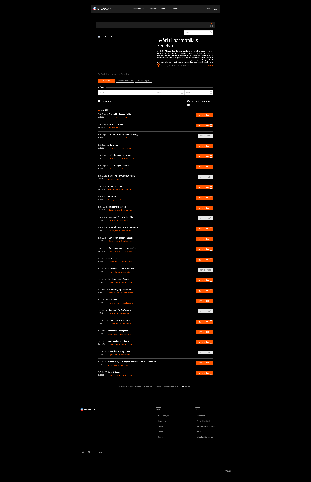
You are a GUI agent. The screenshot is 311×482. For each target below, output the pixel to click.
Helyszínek (153, 9)
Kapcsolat (201, 416)
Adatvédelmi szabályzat (206, 426)
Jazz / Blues (124, 365)
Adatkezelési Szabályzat (152, 386)
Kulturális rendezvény (124, 138)
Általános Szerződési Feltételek (130, 386)
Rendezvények (163, 416)
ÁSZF (199, 432)
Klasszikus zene (127, 117)
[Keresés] (210, 32)
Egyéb (111, 127)
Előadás (118, 179)
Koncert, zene (114, 117)
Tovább (210, 66)
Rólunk (160, 437)
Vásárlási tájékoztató (171, 386)
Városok (164, 9)
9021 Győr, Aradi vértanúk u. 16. (175, 65)
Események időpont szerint (200, 101)
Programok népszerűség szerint (202, 105)
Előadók (175, 9)
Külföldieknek (106, 101)
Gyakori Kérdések (203, 421)
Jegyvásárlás (203, 115)
